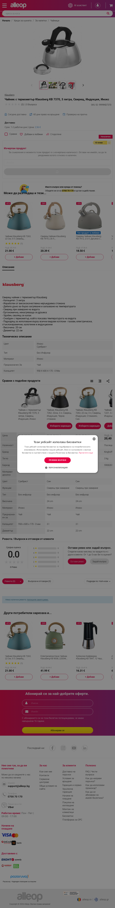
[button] (57, 467)
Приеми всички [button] (57, 460)
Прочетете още (86, 452)
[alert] (57, 454)
